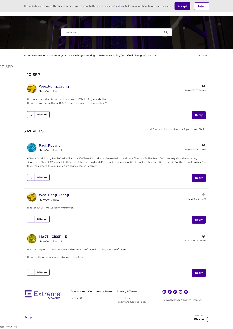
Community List (58, 55)
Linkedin (175, 292)
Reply (199, 115)
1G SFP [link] (154, 55)
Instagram (186, 292)
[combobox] (116, 32)
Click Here (119, 6)
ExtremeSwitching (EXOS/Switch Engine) (122, 55)
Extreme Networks (34, 55)
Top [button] (30, 317)
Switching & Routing (83, 55)
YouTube (180, 292)
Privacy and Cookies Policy (131, 301)
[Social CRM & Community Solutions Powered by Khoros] (201, 318)
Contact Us (77, 298)
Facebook (164, 292)
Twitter (170, 292)
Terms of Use (123, 298)
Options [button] (202, 55)
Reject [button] (201, 6)
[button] (182, 6)
